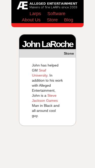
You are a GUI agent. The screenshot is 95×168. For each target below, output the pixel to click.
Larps (35, 13)
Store (52, 19)
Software (56, 13)
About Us (31, 19)
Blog (68, 19)
